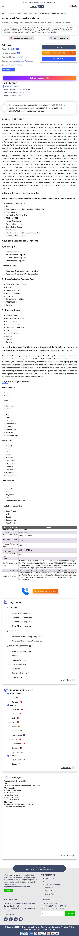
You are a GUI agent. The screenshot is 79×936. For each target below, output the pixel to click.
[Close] (58, 450)
